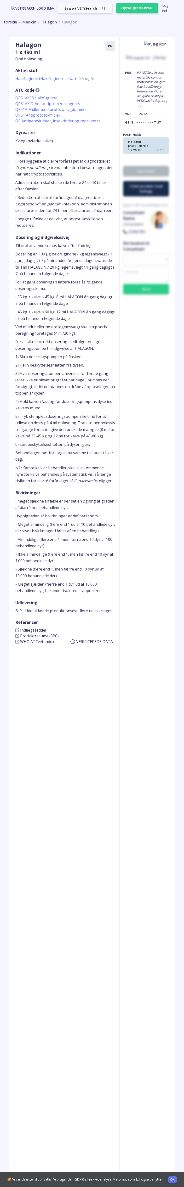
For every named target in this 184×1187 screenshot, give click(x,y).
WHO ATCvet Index (36, 641)
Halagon (49, 22)
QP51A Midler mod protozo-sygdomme (50, 109)
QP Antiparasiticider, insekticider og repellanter (57, 121)
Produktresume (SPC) (39, 636)
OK (172, 1179)
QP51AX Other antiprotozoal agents (47, 103)
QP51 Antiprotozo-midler (37, 115)
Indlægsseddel (32, 630)
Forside (10, 22)
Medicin (29, 22)
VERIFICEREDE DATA (94, 641)
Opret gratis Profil (137, 8)
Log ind (165, 8)
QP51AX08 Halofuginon (36, 98)
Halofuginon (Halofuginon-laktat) (55, 78)
